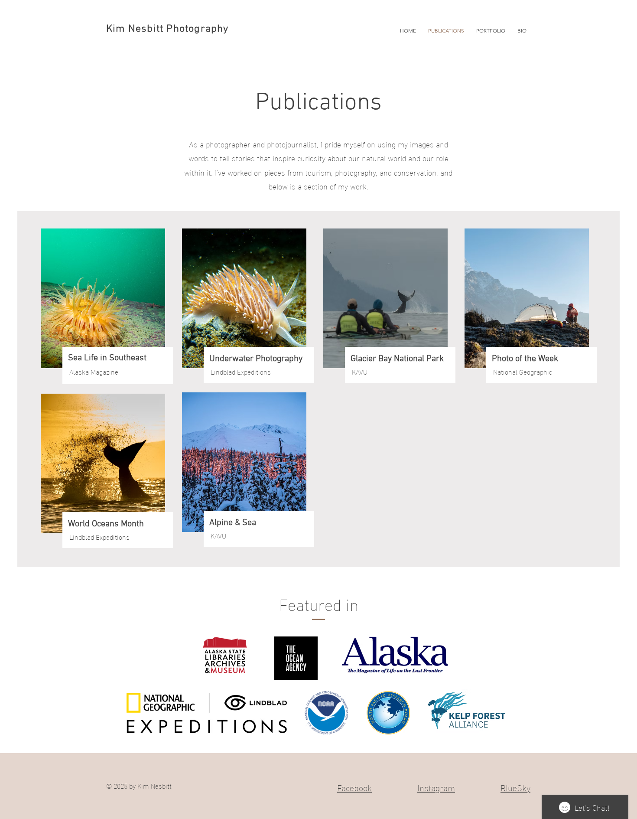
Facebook (354, 787)
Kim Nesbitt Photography (167, 29)
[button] (491, 30)
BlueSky (515, 787)
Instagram (436, 787)
